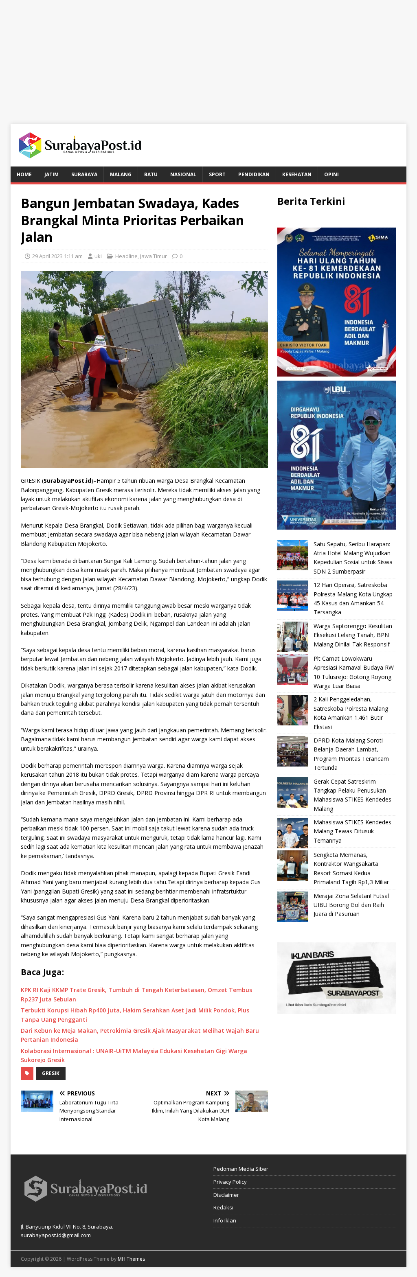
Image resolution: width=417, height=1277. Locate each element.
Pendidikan (254, 174)
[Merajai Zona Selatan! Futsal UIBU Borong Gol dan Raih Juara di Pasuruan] (292, 906)
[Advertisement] (208, 57)
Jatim (51, 174)
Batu (151, 174)
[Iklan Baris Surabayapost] (336, 1009)
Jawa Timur (153, 256)
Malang (121, 174)
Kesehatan (297, 174)
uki (98, 256)
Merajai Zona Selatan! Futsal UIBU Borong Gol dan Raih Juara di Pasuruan (351, 905)
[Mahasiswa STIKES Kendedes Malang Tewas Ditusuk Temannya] (292, 833)
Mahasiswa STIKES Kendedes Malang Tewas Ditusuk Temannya (352, 831)
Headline (126, 256)
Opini (331, 174)
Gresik (50, 1073)
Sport (217, 174)
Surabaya (84, 174)
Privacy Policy (230, 1181)
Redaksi (223, 1207)
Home (24, 174)
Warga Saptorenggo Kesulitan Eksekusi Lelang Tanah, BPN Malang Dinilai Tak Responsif (353, 635)
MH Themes (131, 1258)
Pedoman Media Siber (240, 1168)
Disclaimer (226, 1194)
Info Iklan (224, 1220)
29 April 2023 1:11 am (57, 256)
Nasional (183, 174)
